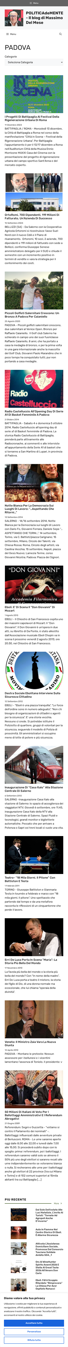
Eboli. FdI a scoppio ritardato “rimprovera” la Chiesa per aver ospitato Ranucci (49, 1284)
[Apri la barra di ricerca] (60, 34)
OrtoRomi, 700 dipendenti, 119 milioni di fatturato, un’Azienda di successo (32, 216)
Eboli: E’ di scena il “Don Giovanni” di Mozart (30, 608)
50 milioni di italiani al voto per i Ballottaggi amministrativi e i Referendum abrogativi (33, 1115)
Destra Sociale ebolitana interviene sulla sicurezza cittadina (32, 695)
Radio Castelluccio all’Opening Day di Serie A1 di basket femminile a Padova (34, 413)
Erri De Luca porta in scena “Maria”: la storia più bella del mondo (31, 961)
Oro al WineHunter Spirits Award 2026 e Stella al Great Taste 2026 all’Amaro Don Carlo (47, 1267)
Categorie (11, 56)
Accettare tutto (34, 1323)
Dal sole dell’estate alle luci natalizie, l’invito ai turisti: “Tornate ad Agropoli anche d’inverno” (49, 1215)
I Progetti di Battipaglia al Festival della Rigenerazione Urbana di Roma (32, 118)
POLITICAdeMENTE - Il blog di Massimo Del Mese (44, 18)
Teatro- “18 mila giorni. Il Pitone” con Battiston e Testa (30, 879)
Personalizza (34, 1331)
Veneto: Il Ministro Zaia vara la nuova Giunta (30, 1043)
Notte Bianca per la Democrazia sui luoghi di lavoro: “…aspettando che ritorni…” (29, 509)
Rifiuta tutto (34, 1340)
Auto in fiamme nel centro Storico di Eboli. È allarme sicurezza (49, 1232)
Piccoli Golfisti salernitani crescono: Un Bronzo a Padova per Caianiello (32, 314)
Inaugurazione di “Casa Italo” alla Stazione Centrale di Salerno (34, 789)
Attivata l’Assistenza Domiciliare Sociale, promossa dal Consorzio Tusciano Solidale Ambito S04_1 (49, 1249)
